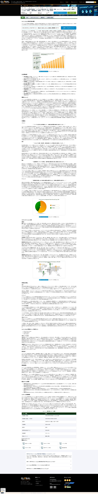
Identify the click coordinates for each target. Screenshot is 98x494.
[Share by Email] (72, 7)
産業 (67, 2)
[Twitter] (65, 480)
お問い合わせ (82, 2)
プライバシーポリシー (39, 485)
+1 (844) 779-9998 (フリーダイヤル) (56, 480)
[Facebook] (67, 480)
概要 (23, 17)
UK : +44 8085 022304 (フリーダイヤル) (29, 1)
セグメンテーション (34, 17)
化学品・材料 (26, 5)
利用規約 (37, 483)
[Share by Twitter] (74, 7)
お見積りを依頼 (50, 17)
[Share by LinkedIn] (76, 7)
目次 (27, 17)
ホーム (62, 2)
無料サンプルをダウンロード (43, 71)
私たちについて (74, 2)
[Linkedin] (70, 480)
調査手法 (42, 17)
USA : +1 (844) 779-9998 (18, 1)
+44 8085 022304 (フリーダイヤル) (56, 481)
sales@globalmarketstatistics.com (19, 2)
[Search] (95, 2)
